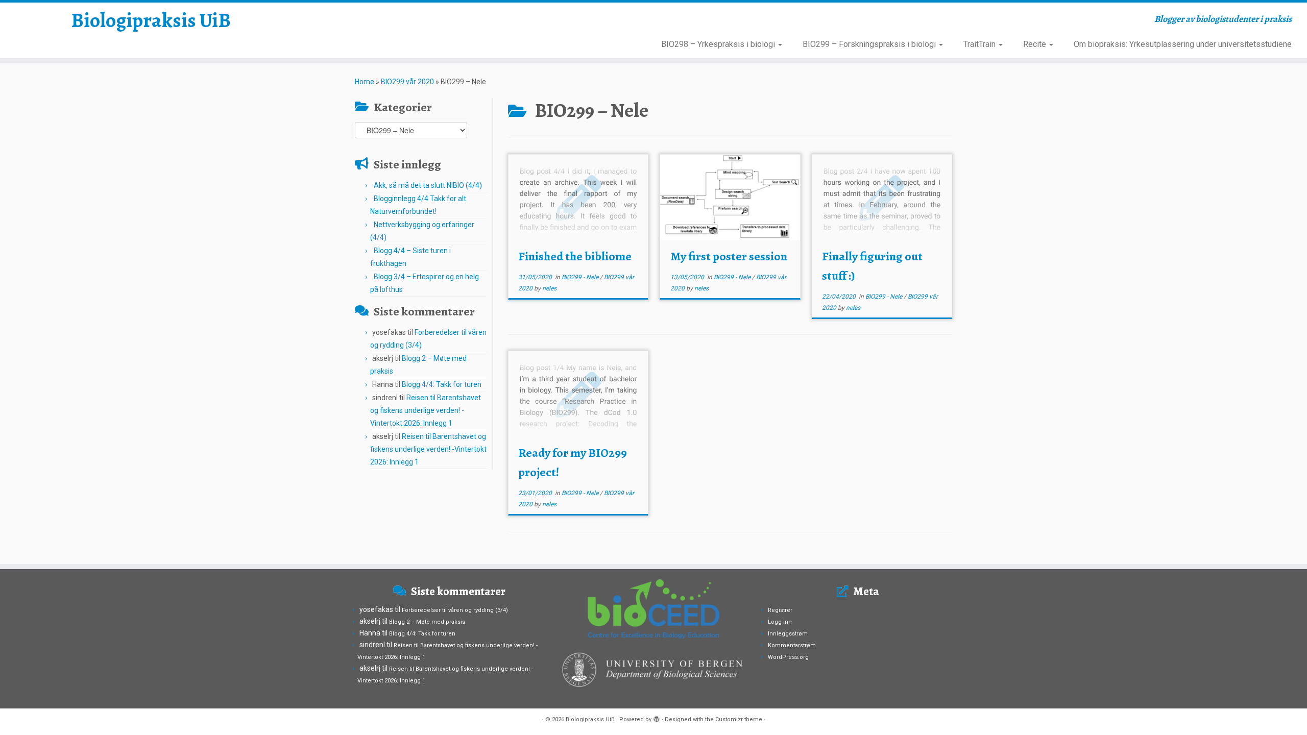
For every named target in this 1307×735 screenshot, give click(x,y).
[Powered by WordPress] (656, 717)
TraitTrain (980, 44)
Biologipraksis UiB (151, 20)
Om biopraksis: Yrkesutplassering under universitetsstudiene (1183, 44)
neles (549, 288)
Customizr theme (738, 719)
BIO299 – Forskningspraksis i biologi (870, 44)
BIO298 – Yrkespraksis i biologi (719, 44)
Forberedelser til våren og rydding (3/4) (455, 610)
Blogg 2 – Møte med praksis (427, 622)
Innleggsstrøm (788, 633)
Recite (1035, 44)
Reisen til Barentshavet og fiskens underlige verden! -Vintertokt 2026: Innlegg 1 (425, 410)
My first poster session (728, 256)
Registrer (780, 610)
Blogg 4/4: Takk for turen (441, 384)
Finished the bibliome (575, 256)
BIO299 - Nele (581, 277)
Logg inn (780, 622)
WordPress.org (788, 657)
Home (364, 82)
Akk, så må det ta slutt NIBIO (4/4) (428, 185)
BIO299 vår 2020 (407, 82)
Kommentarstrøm (792, 645)
